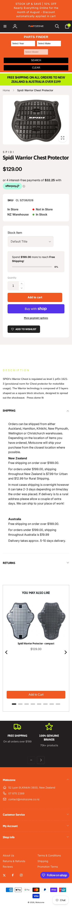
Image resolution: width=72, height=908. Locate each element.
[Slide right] (41, 760)
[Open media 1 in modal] (36, 119)
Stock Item (15, 232)
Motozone (39, 902)
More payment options (36, 318)
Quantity (12, 277)
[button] (5, 26)
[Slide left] (31, 760)
